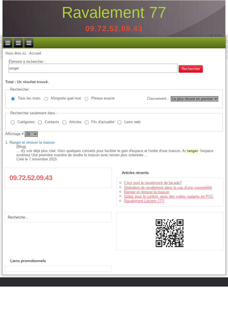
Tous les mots (29, 98)
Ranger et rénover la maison (32, 142)
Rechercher (191, 69)
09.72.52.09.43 (114, 28)
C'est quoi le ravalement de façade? (153, 183)
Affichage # (15, 134)
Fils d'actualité (102, 122)
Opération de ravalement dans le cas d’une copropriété (168, 187)
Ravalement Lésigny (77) (144, 201)
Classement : (157, 98)
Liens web (132, 122)
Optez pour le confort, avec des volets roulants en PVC (168, 196)
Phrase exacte (103, 98)
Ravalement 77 (114, 12)
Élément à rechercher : (27, 61)
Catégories (26, 122)
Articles (75, 122)
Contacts (52, 122)
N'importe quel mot (66, 98)
